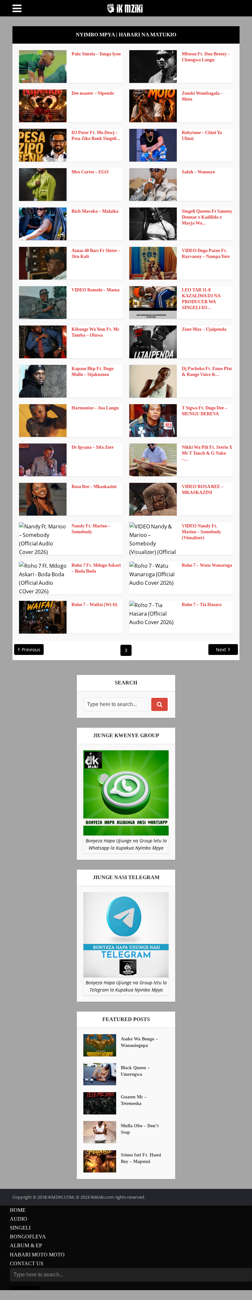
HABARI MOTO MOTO (37, 1254)
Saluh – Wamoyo (198, 171)
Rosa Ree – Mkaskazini (94, 486)
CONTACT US (26, 1263)
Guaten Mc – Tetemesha (134, 1100)
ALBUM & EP (26, 1245)
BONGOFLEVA (28, 1236)
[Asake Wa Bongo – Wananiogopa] (102, 1045)
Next (221, 649)
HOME (18, 1210)
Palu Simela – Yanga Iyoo (96, 53)
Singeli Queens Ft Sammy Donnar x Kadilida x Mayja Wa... (207, 217)
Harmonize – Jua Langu (95, 407)
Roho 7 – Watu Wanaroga (207, 565)
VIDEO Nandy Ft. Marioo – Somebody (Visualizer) (201, 531)
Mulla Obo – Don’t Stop (140, 1129)
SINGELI (20, 1228)
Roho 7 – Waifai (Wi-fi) (94, 604)
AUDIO (18, 1219)
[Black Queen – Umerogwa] (102, 1074)
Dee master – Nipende (93, 93)
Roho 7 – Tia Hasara (201, 604)
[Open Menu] (16, 8)
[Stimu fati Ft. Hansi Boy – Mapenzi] (102, 1161)
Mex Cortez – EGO (90, 171)
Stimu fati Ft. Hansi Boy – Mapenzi (141, 1158)
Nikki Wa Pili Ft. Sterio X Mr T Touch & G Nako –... (207, 453)
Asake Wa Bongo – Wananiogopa (139, 1042)
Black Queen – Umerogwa (135, 1071)
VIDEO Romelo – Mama (95, 289)
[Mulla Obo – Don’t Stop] (102, 1132)
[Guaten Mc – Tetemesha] (102, 1103)
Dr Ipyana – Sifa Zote (93, 447)
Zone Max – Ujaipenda (204, 329)
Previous (31, 649)
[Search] (159, 704)
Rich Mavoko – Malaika (95, 211)
